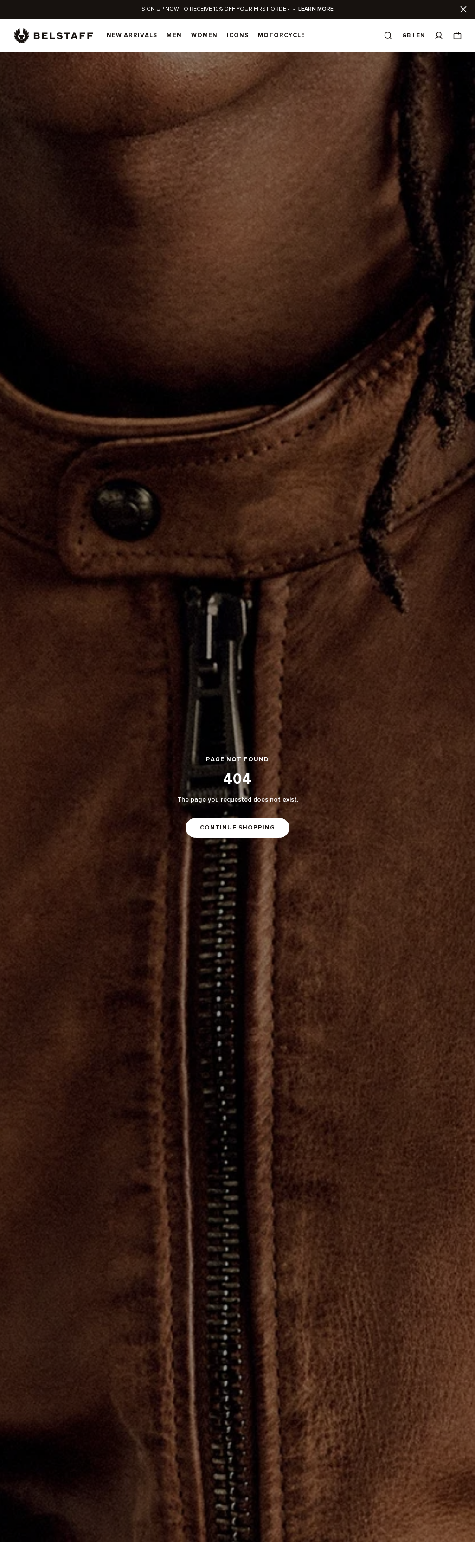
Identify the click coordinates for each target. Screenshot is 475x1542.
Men (174, 35)
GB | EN (413, 35)
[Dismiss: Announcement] (463, 9)
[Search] (388, 35)
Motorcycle (281, 35)
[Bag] (457, 35)
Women (204, 35)
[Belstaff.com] (53, 35)
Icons (238, 35)
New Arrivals (132, 35)
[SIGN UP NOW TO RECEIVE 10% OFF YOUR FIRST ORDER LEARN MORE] (237, 9)
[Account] (439, 35)
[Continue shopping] (237, 797)
